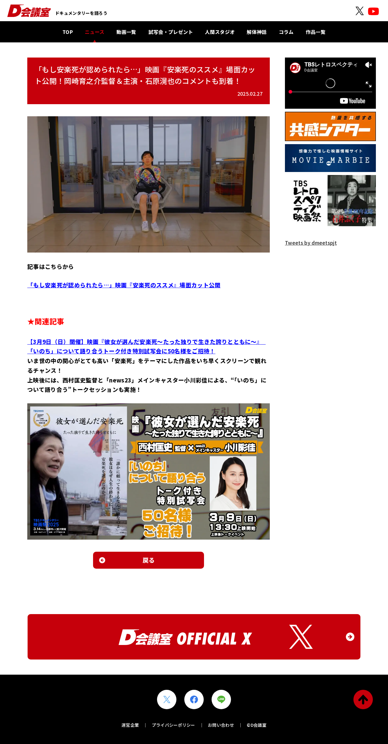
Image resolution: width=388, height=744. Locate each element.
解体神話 (256, 31)
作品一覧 (316, 31)
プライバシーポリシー (173, 725)
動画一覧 (126, 31)
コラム (286, 31)
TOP (67, 31)
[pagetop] (363, 699)
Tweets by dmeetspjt (311, 242)
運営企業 (130, 725)
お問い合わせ (221, 725)
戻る (148, 560)
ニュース (94, 31)
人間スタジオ (220, 31)
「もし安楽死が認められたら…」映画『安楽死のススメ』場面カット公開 (124, 285)
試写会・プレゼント (171, 31)
